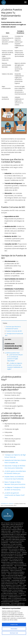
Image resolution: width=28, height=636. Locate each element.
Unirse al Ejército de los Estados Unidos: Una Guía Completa (13, 586)
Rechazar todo (14, 633)
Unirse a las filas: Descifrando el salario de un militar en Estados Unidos (13, 592)
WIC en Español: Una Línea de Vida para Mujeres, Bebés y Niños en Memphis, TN (12, 523)
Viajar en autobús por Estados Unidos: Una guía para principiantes (13, 568)
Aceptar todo (14, 624)
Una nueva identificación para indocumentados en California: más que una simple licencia (13, 605)
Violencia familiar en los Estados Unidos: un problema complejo (12, 561)
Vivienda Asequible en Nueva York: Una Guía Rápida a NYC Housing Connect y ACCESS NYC (12, 559)
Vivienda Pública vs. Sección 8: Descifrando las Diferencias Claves (13, 551)
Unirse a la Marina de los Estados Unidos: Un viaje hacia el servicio (13, 595)
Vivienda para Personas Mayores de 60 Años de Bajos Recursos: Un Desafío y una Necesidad (14, 554)
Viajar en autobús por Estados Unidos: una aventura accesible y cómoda (13, 572)
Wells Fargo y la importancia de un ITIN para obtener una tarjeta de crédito (12, 529)
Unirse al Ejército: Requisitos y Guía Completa (12, 584)
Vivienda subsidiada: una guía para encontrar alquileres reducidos (11, 546)
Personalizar (14, 629)
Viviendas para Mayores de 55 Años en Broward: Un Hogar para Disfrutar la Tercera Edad (13, 537)
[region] (14, 621)
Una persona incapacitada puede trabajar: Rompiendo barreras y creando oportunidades (14, 601)
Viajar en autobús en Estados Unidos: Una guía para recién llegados (12, 574)
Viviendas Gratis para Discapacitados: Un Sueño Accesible (11, 543)
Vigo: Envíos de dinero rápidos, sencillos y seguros (14, 566)
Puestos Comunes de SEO (14, 331)
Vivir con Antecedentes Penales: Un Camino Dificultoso (14, 533)
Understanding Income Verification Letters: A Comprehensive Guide (13, 597)
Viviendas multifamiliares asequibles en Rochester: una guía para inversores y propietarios (13, 541)
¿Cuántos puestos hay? (12, 353)
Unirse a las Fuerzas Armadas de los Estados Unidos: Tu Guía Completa (14, 589)
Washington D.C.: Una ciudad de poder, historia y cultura (12, 532)
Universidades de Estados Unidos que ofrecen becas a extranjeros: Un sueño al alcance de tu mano (13, 582)
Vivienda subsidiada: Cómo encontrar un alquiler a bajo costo (13, 549)
